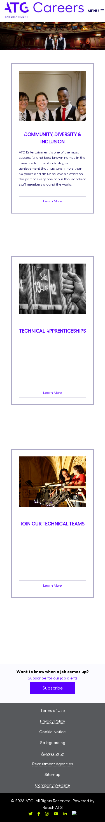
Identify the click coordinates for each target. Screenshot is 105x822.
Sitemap (52, 774)
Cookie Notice (52, 731)
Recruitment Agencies (52, 764)
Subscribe (53, 687)
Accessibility (52, 753)
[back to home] (44, 11)
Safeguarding (52, 742)
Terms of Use (52, 710)
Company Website (52, 785)
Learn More (52, 201)
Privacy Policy (52, 721)
